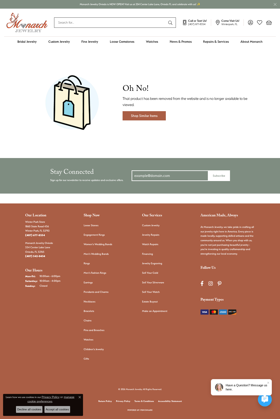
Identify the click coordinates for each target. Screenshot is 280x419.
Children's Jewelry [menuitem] (94, 349)
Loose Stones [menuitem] (91, 225)
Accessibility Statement (170, 401)
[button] (250, 22)
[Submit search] (171, 23)
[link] (196, 22)
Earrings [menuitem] (88, 282)
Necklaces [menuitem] (89, 301)
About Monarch (251, 42)
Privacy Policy (123, 401)
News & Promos (181, 42)
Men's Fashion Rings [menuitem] (95, 272)
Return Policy (105, 401)
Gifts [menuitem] (86, 358)
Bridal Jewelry (27, 42)
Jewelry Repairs (150, 234)
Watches (152, 42)
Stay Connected (72, 173)
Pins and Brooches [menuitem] (94, 330)
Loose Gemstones (122, 42)
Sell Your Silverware (153, 282)
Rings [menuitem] (87, 263)
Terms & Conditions (144, 401)
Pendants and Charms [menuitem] (96, 291)
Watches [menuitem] (88, 339)
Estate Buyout (150, 301)
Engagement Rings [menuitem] (94, 234)
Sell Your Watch (151, 291)
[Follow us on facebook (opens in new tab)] (202, 283)
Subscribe (219, 175)
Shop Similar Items (144, 116)
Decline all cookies (29, 409)
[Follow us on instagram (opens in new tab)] (210, 283)
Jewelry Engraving (152, 263)
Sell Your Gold (150, 272)
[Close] (275, 4)
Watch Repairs (150, 244)
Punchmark (146, 410)
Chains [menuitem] (87, 320)
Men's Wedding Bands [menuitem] (96, 253)
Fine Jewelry (89, 42)
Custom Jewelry (59, 42)
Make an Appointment (154, 311)
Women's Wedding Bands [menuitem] (98, 244)
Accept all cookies (57, 409)
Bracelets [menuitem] (89, 311)
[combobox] (110, 23)
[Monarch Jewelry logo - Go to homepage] (27, 22)
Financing (147, 253)
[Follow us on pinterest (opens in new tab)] (219, 283)
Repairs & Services (216, 42)
